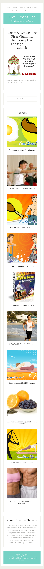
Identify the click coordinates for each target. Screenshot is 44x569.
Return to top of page (22, 554)
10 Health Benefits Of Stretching (22, 383)
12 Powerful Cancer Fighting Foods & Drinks (22, 423)
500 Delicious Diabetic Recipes (22, 305)
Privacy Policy (26, 558)
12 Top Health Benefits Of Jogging (22, 344)
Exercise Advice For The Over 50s (22, 189)
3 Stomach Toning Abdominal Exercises (22, 502)
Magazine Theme (24, 556)
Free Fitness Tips (22, 17)
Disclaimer (18, 558)
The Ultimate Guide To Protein (22, 227)
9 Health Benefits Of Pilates (22, 463)
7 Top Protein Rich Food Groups (22, 150)
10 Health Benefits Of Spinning (22, 266)
